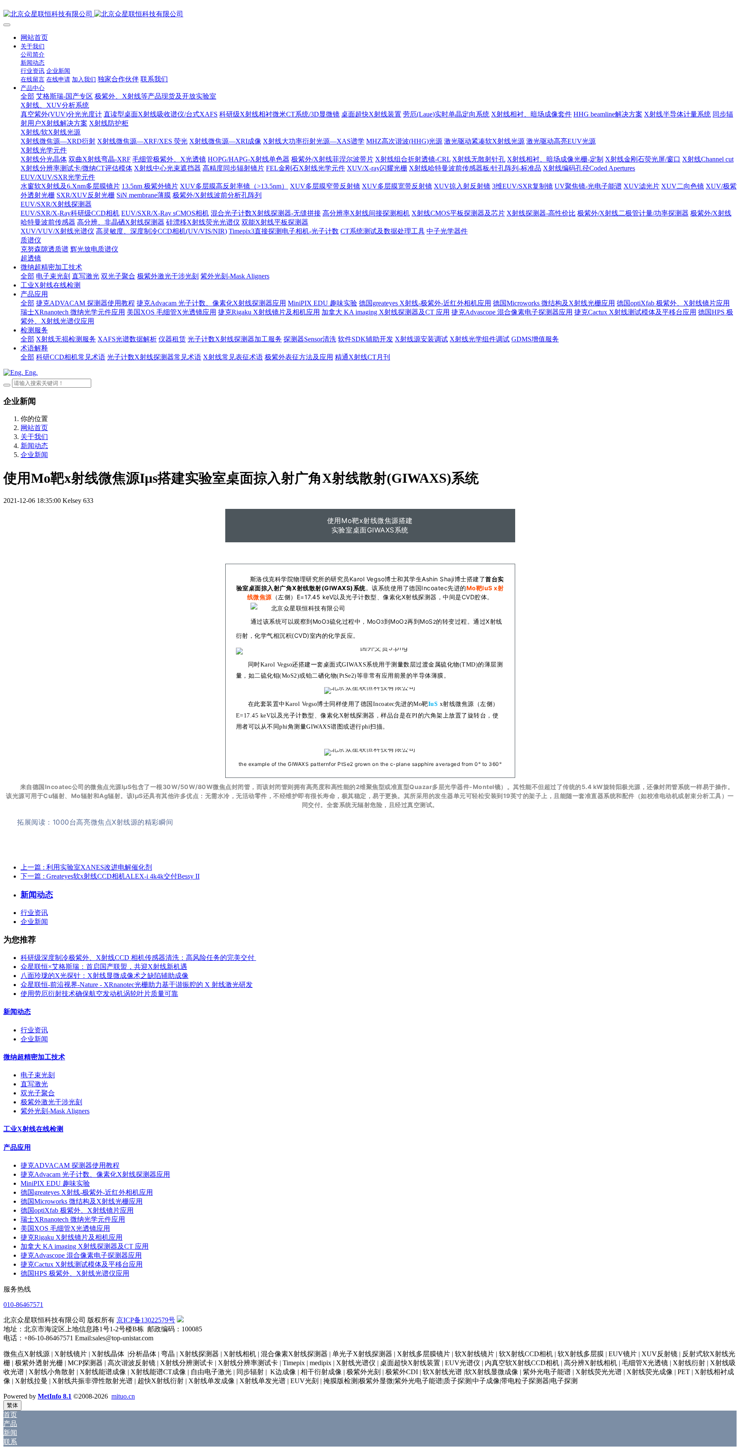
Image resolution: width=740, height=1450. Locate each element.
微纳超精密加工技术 (34, 1057)
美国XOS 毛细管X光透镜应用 (65, 1228)
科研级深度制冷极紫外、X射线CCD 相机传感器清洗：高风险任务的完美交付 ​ (138, 957)
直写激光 (34, 1084)
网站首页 (34, 37)
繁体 (12, 1405)
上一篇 (86, 867)
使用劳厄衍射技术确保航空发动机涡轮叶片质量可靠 (99, 993)
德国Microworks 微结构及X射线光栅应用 (82, 1201)
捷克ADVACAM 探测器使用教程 (70, 1165)
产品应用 (17, 1147)
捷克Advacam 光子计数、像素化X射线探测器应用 (95, 1174)
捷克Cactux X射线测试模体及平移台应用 (82, 1264)
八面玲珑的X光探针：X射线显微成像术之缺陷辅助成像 (104, 975)
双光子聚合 (38, 1093)
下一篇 (110, 876)
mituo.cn (123, 1396)
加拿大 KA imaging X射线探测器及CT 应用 (85, 1246)
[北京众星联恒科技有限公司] (370, 14)
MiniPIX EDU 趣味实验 (55, 1183)
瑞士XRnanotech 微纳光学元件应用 (73, 1219)
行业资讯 (34, 912)
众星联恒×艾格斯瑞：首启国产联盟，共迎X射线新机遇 (104, 966)
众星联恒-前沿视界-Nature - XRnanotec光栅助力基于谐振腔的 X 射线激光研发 (137, 984)
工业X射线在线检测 (33, 1129)
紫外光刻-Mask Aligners (55, 1111)
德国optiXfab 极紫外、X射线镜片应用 (77, 1210)
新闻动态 (34, 445)
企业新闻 (34, 454)
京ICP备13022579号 (145, 1320)
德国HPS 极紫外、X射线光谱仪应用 (75, 1273)
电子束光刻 (38, 1075)
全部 (27, 96)
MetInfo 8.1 (55, 1396)
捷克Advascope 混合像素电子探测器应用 (81, 1255)
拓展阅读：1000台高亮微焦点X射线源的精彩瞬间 (95, 822)
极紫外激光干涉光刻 (51, 1102)
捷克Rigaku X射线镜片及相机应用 (71, 1237)
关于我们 (34, 436)
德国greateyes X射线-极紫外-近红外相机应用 (87, 1192)
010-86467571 (23, 1304)
